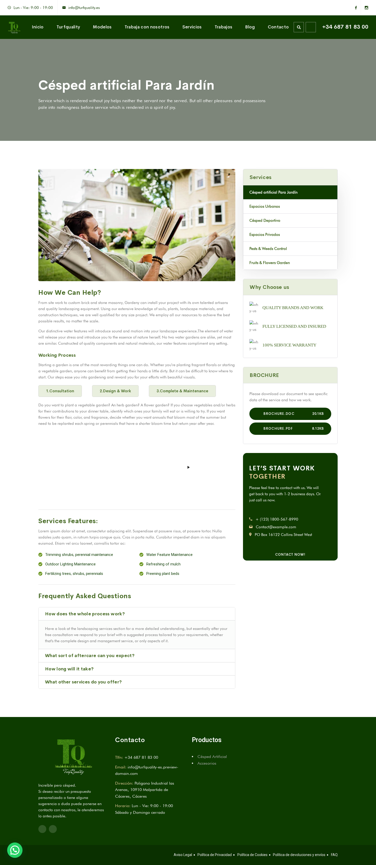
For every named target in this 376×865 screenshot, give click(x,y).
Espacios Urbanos (264, 206)
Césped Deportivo (264, 220)
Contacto (278, 27)
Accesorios (206, 763)
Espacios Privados (264, 234)
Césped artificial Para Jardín (273, 192)
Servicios (192, 27)
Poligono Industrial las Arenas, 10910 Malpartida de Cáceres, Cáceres (144, 790)
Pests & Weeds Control (268, 248)
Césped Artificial (212, 756)
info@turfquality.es (84, 7)
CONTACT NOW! (290, 554)
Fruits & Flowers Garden (269, 262)
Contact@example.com (276, 527)
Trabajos (224, 27)
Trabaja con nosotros (147, 27)
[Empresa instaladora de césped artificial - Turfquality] (14, 27)
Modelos (102, 27)
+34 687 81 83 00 (345, 26)
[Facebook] (358, 7)
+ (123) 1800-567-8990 (277, 519)
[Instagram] (364, 7)
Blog (250, 27)
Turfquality (68, 27)
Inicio (38, 27)
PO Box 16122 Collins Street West (283, 534)
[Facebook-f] (42, 829)
